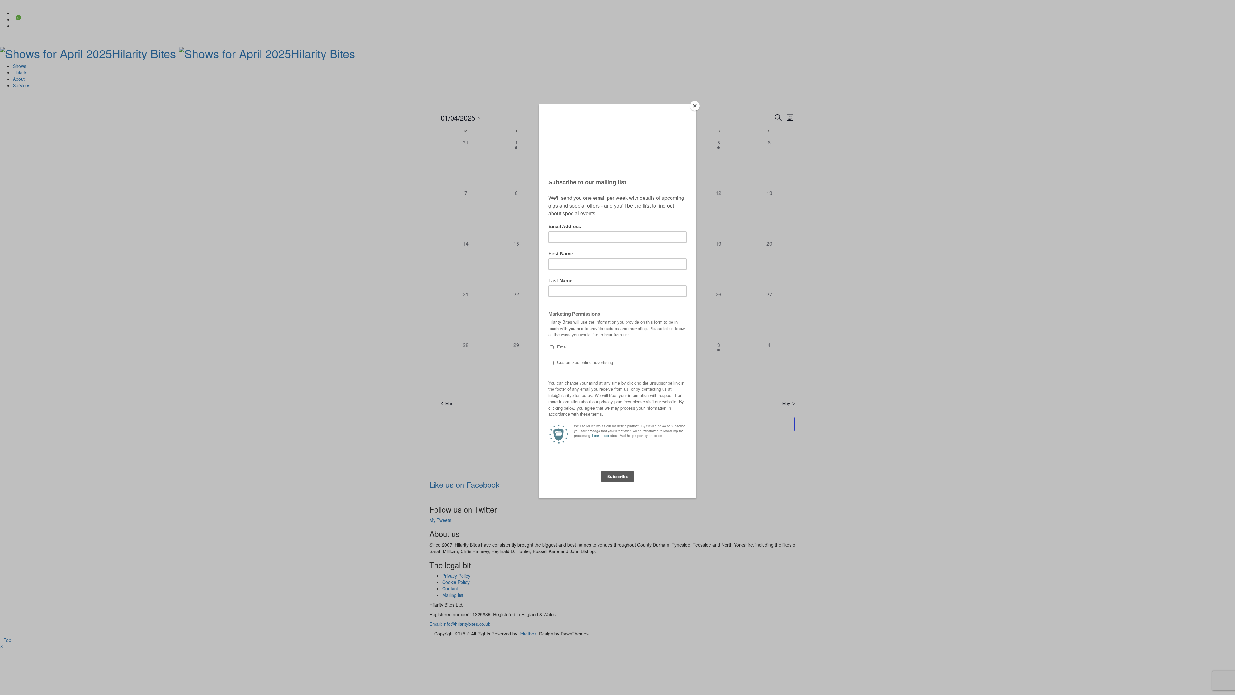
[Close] (695, 106)
